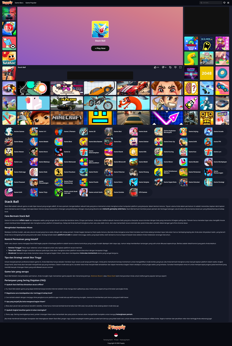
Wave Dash (111, 276)
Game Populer (31, 3)
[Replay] (170, 67)
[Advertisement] (100, 75)
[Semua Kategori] (228, 2)
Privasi (116, 340)
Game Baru (19, 3)
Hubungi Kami (125, 340)
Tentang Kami (108, 340)
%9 (165, 67)
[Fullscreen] (180, 67)
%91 (158, 67)
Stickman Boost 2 (97, 276)
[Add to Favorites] (175, 67)
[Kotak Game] (224, 2)
